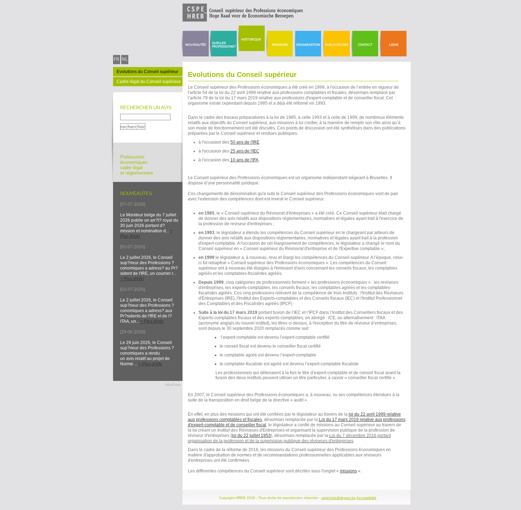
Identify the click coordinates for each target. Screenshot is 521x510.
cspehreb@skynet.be (338, 498)
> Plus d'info (132, 278)
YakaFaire (172, 385)
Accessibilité (366, 498)
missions (348, 471)
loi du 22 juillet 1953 (251, 435)
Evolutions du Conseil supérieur (147, 71)
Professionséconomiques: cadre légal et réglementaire (136, 165)
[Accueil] (208, 20)
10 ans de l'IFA (244, 159)
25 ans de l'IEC (244, 151)
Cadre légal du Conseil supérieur (149, 81)
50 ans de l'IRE (244, 142)
